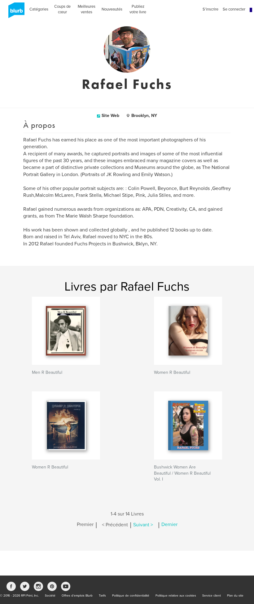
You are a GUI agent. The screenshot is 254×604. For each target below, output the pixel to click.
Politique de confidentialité (130, 596)
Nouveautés (112, 9)
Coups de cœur (62, 9)
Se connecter (234, 9)
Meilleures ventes (86, 9)
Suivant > (143, 525)
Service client (211, 596)
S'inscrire (210, 9)
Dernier (169, 525)
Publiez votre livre (137, 9)
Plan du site (235, 596)
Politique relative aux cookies (175, 596)
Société (50, 596)
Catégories (38, 9)
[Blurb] (15, 12)
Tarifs (102, 596)
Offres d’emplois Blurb (77, 596)
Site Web (110, 115)
